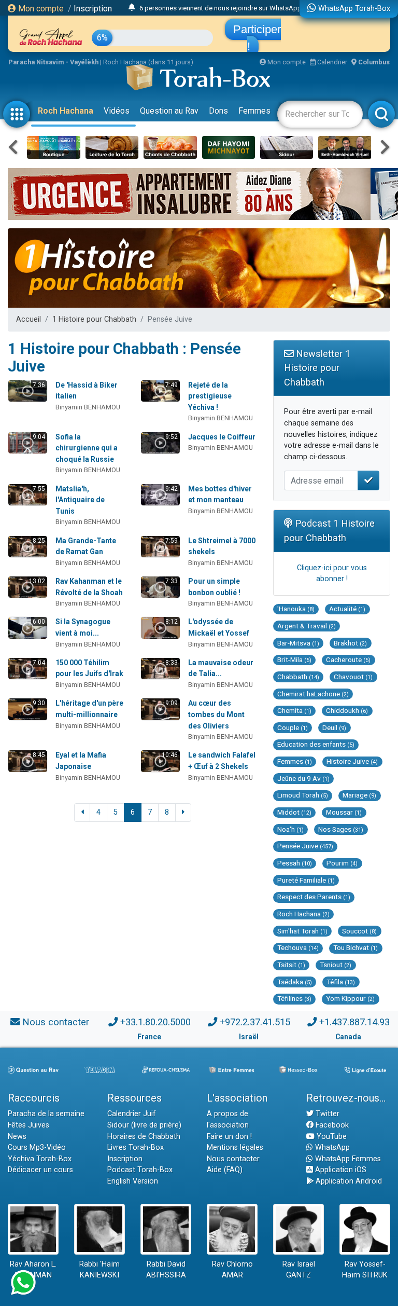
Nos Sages (340, 829)
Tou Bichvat (355, 947)
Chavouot (353, 676)
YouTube (331, 1136)
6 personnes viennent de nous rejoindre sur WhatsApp (220, 8)
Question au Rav (169, 111)
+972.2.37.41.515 (255, 1021)
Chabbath (298, 676)
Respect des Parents (313, 896)
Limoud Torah (302, 795)
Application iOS (339, 1169)
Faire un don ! (229, 1136)
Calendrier (331, 62)
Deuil (334, 727)
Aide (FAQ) (225, 1169)
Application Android (348, 1181)
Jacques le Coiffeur (221, 437)
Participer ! (257, 38)
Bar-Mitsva (298, 643)
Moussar (344, 812)
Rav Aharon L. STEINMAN (33, 1270)
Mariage (359, 795)
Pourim (342, 863)
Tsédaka (294, 982)
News (17, 1136)
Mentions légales (235, 1147)
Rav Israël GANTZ (298, 1270)
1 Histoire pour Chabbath (94, 319)
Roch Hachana (65, 111)
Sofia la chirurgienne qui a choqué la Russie (86, 448)
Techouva (298, 947)
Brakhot (350, 643)
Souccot (359, 931)
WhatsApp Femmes (347, 1158)
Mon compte (40, 8)
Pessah (294, 863)
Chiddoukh (347, 710)
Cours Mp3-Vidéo (37, 1147)
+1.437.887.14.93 (354, 1021)
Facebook (331, 1125)
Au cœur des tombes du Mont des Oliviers (216, 714)
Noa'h (290, 829)
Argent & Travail (306, 626)
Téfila (340, 982)
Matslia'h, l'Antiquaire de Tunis (80, 500)
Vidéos (117, 111)
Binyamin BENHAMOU (87, 407)
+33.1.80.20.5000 (155, 1021)
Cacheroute (348, 659)
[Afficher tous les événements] (132, 7)
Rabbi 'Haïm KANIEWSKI (99, 1270)
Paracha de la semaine (46, 1113)
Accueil (28, 319)
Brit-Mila (294, 659)
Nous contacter (55, 1021)
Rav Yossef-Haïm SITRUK (365, 1270)
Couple (292, 727)
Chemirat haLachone (313, 694)
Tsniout (335, 964)
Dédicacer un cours (40, 1169)
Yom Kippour (350, 998)
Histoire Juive (352, 761)
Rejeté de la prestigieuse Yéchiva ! (210, 396)
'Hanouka (296, 608)
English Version (132, 1181)
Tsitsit (291, 964)
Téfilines (294, 998)
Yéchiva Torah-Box (40, 1158)
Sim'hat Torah (302, 931)
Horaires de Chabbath (143, 1136)
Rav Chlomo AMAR (232, 1270)
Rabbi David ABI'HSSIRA (166, 1270)
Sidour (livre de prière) (144, 1125)
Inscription (93, 8)
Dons (218, 111)
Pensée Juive (305, 846)
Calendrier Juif (131, 1113)
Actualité (347, 608)
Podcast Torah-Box (140, 1169)
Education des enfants (315, 744)
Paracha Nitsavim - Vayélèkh (53, 62)
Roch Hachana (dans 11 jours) (148, 62)
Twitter (326, 1113)
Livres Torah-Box (135, 1147)
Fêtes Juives (28, 1125)
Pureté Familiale (306, 880)
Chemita (294, 710)
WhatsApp (331, 1147)
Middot (294, 812)
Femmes (254, 111)
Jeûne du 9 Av (303, 778)
